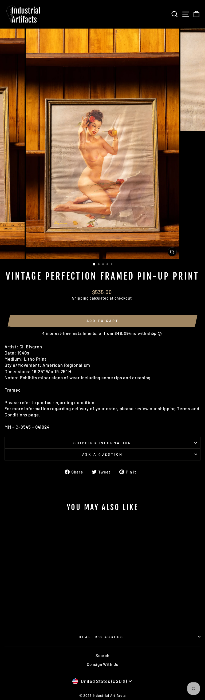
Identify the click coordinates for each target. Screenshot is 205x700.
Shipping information (102, 443)
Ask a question (102, 454)
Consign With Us (102, 664)
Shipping (80, 298)
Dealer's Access (101, 637)
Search (102, 655)
